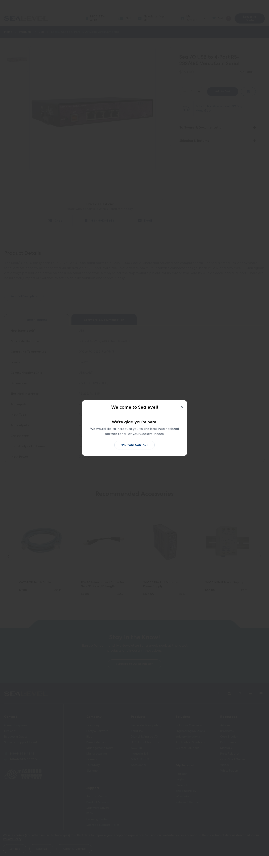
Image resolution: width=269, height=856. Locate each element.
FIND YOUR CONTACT (134, 445)
